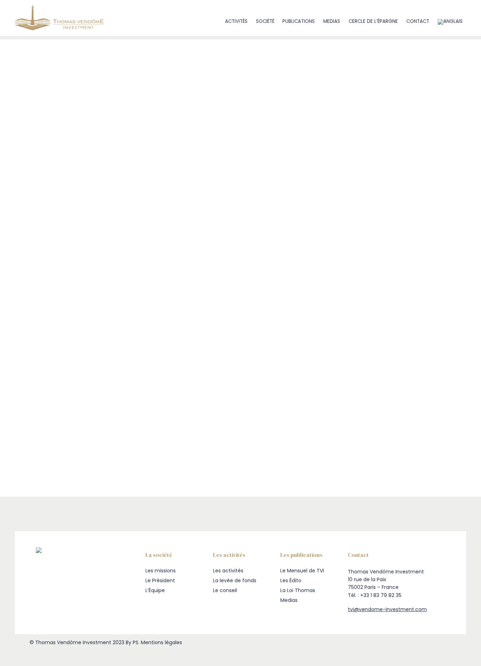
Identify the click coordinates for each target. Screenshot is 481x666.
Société (265, 21)
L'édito (55, 161)
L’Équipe (155, 590)
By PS (132, 642)
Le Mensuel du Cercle (72, 176)
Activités (236, 21)
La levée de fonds (234, 580)
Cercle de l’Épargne (373, 21)
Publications (298, 21)
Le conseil (225, 590)
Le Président (160, 580)
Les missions (160, 570)
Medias (331, 21)
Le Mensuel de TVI (68, 168)
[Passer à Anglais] (450, 22)
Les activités (228, 570)
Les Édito (290, 580)
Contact (417, 21)
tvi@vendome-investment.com (387, 609)
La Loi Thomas (297, 590)
